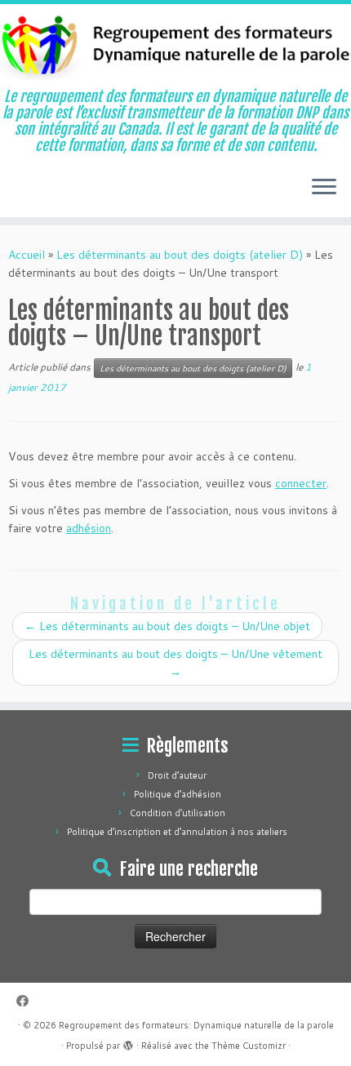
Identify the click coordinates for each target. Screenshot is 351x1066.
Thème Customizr (248, 1045)
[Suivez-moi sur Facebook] (26, 1001)
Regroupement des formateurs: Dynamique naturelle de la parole (196, 1025)
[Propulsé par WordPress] (128, 1042)
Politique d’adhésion (177, 794)
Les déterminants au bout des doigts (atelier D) (179, 255)
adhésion (88, 528)
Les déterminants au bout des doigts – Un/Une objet (167, 626)
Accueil (26, 255)
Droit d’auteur (177, 775)
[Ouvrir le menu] (324, 187)
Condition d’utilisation (177, 812)
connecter (301, 483)
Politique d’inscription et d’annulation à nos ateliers (177, 831)
